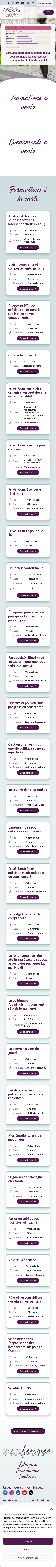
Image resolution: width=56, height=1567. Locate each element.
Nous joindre (44, 2)
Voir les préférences (28, 1557)
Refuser (28, 1549)
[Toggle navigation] (48, 12)
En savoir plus (26, 247)
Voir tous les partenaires (26, 1431)
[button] (51, 1508)
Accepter (28, 1541)
